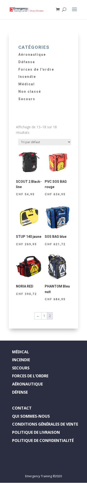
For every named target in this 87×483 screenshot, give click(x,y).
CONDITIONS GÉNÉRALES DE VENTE (45, 424)
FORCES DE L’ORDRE (30, 376)
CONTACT (22, 408)
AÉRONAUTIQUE (27, 384)
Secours (26, 99)
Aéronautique (32, 54)
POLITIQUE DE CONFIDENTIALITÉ (43, 440)
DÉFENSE (20, 392)
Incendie (27, 77)
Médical (26, 84)
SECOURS (20, 368)
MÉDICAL (20, 352)
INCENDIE (21, 359)
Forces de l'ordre (36, 69)
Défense (26, 62)
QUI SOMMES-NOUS (31, 416)
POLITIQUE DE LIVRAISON (36, 432)
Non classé (29, 91)
